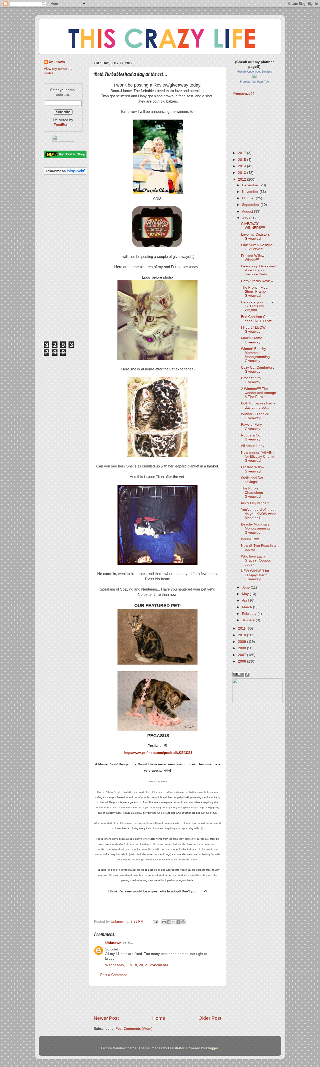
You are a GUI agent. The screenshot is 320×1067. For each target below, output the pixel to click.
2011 (242, 628)
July (245, 218)
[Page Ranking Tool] (241, 676)
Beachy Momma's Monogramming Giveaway (255, 528)
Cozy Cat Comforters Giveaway (257, 369)
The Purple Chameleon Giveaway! (252, 492)
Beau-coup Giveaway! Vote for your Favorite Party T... (258, 270)
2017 (242, 153)
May (246, 594)
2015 (242, 160)
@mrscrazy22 (243, 94)
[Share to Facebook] (178, 921)
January (249, 620)
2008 (242, 648)
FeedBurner (63, 125)
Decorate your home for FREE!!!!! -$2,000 (257, 306)
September (251, 205)
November (251, 192)
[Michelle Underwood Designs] (254, 77)
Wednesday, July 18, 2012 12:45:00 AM (136, 965)
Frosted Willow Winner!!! (252, 258)
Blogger (212, 1048)
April (246, 600)
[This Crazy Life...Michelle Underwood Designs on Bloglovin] (65, 173)
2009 (242, 642)
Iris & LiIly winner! (255, 503)
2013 (242, 173)
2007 (242, 655)
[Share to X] (173, 921)
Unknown (113, 943)
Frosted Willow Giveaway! (252, 469)
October (249, 198)
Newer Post (106, 1018)
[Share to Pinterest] (183, 921)
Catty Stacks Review (257, 281)
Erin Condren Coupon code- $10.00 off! (258, 319)
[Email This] (164, 921)
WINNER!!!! (250, 539)
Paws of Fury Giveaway (251, 426)
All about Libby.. (253, 446)
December (251, 185)
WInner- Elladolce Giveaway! (255, 416)
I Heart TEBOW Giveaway (253, 329)
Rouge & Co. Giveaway (251, 437)
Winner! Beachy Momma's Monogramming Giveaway (255, 355)
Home (158, 1018)
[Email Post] (154, 921)
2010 (242, 635)
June (246, 587)
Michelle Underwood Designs (254, 71)
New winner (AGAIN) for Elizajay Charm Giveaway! (257, 456)
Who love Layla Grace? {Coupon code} (256, 560)
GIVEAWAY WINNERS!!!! (253, 226)
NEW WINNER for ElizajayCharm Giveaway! (255, 575)
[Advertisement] (157, 1000)
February (250, 614)
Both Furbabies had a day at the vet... (258, 405)
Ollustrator (176, 1048)
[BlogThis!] (168, 921)
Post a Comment (113, 975)
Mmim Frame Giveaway (251, 340)
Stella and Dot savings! (252, 480)
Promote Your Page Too (254, 81)
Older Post (209, 1018)
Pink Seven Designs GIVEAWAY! (256, 247)
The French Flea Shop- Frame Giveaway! (254, 291)
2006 (242, 661)
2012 (242, 179)
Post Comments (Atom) (134, 1028)
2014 (242, 166)
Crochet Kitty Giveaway (251, 380)
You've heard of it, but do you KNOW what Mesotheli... (258, 513)
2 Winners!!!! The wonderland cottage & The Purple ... (258, 393)
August (248, 211)
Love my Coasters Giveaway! (255, 236)
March (247, 607)
